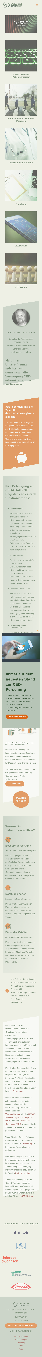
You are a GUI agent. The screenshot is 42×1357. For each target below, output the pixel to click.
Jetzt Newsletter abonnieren (17, 716)
